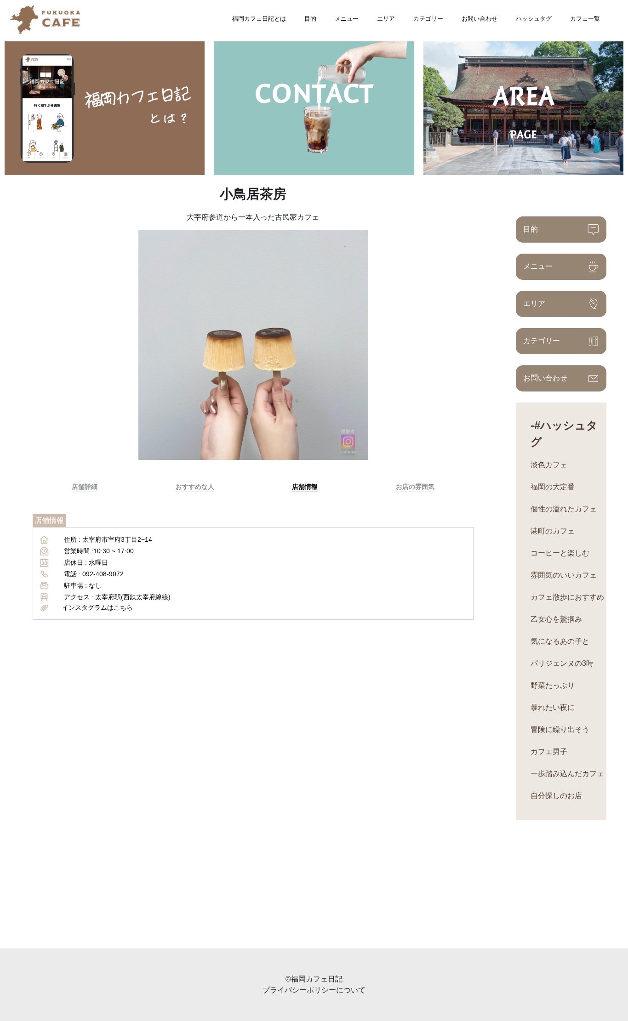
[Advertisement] (276, 884)
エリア (386, 18)
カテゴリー (428, 18)
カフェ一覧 (585, 18)
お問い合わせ (479, 18)
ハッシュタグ (534, 18)
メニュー (347, 18)
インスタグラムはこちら (97, 607)
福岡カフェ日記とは (259, 18)
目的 (310, 18)
